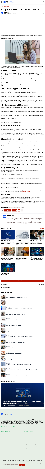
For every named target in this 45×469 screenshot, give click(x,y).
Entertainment (37, 442)
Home (2, 6)
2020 (5, 440)
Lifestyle (25, 436)
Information (6, 6)
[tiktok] (4, 426)
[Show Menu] (1, 2)
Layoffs (36, 448)
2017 (16, 442)
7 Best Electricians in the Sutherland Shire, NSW (22, 257)
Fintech (36, 452)
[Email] (19, 210)
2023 (16, 436)
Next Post (41, 284)
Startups (25, 448)
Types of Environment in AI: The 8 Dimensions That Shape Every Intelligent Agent (36, 258)
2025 (16, 434)
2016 (5, 444)
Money (25, 444)
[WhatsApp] (16, 210)
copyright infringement (25, 191)
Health (25, 438)
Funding (25, 442)
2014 (5, 446)
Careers (23, 460)
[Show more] (22, 210)
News (25, 434)
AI (35, 438)
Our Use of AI (27, 460)
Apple (36, 444)
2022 (5, 438)
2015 (16, 444)
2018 (5, 442)
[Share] (42, 13)
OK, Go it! (22, 465)
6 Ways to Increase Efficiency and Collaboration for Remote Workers (19, 331)
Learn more (9, 465)
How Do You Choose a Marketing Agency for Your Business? (18, 319)
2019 (16, 440)
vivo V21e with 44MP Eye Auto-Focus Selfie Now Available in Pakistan (19, 336)
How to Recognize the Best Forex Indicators (14, 359)
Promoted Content (17, 207)
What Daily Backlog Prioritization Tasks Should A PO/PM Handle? (7, 242)
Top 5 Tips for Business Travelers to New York (15, 342)
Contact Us (14, 460)
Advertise (9, 460)
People (25, 446)
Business (36, 434)
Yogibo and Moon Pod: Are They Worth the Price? (15, 314)
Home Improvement (38, 436)
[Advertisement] (22, 23)
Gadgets (25, 440)
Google (36, 446)
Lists (25, 450)
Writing (22, 207)
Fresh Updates (27, 461)
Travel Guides (37, 440)
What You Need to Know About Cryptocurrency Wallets (17, 375)
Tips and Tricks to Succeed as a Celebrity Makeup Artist (17, 303)
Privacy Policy (17, 461)
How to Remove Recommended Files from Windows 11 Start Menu (19, 308)
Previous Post (4, 284)
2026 (5, 434)
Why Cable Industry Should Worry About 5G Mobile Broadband (18, 364)
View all (41, 228)
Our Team (18, 460)
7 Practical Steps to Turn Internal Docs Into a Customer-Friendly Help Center (36, 242)
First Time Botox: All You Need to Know (14, 353)
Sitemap (22, 461)
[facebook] (1, 426)
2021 (16, 438)
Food (36, 450)
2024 (5, 436)
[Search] (43, 2)
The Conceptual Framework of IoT (5, 274)
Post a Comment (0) (22, 280)
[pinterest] (13, 426)
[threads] (11, 426)
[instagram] (9, 426)
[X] (13, 210)
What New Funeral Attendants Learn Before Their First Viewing (7, 258)
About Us (4, 460)
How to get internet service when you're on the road (16, 297)
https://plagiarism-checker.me (11, 159)
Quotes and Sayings (27, 452)
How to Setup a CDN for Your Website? (13, 325)
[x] (6, 426)
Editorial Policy (39, 460)
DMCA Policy (33, 460)
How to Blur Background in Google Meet (14, 347)
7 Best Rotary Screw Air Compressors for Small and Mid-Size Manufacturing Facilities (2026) (22, 242)
